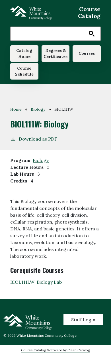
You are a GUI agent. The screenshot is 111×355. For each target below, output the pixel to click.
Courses (87, 53)
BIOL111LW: (36, 282)
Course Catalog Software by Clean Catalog (55, 350)
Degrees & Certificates (55, 53)
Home (16, 109)
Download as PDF (38, 139)
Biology (38, 109)
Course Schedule (24, 71)
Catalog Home (24, 53)
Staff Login (83, 319)
